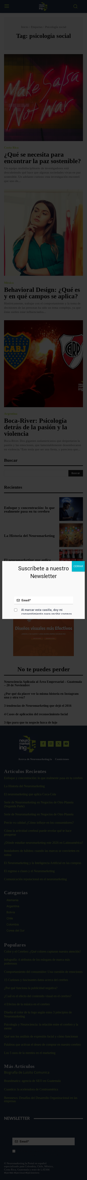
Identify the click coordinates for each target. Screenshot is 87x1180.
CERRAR (78, 566)
